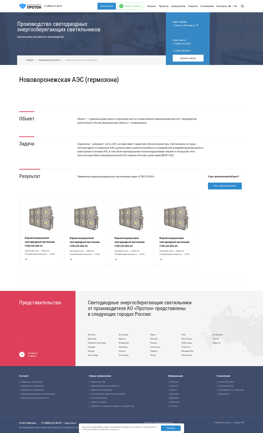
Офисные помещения (101, 390)
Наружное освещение (32, 382)
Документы (224, 394)
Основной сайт (226, 382)
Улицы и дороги (99, 402)
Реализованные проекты (49, 60)
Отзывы (174, 406)
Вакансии (174, 402)
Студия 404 (239, 422)
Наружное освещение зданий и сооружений (112, 406)
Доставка (174, 394)
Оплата (173, 390)
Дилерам (174, 398)
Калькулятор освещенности (35, 398)
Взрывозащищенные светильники (38, 394)
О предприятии (226, 386)
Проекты (164, 6)
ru (229, 6)
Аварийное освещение (32, 390)
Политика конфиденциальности (158, 422)
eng (235, 6)
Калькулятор (178, 6)
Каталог (151, 6)
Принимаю (171, 428)
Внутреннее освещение (32, 386)
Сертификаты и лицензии (231, 390)
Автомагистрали (99, 398)
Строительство (98, 382)
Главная (29, 60)
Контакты (221, 6)
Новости (193, 6)
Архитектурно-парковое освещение (108, 394)
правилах (115, 429)
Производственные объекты (105, 386)
